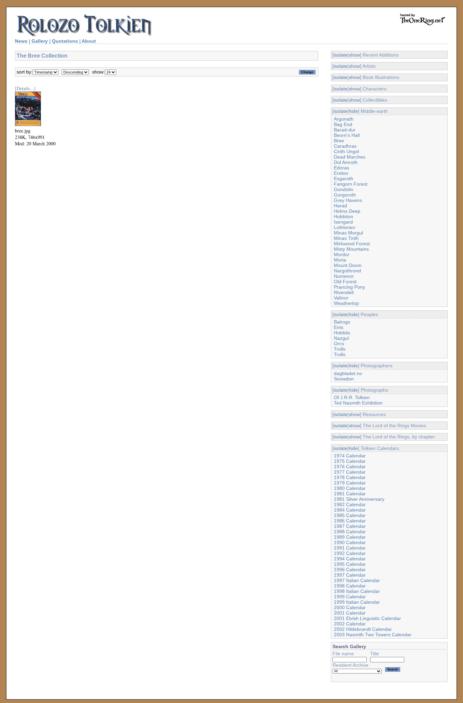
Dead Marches (349, 157)
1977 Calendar (350, 472)
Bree (339, 140)
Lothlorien (344, 227)
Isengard (343, 222)
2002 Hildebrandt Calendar (363, 629)
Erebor (341, 173)
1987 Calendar (350, 526)
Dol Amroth (346, 162)
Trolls (339, 349)
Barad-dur (345, 129)
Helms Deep (347, 211)
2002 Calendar (350, 623)
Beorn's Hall (347, 135)
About (89, 41)
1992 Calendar (350, 553)
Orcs (339, 343)
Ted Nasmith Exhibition (358, 403)
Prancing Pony (349, 287)
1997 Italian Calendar (357, 580)
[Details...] (25, 88)
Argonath (344, 119)
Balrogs (342, 322)
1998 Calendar (350, 585)
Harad (340, 205)
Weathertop (346, 303)
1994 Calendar (350, 558)
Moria (340, 260)
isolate (340, 55)
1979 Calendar (350, 482)
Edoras (341, 167)
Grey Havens (348, 200)
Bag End (343, 124)
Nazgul (341, 338)
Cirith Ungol (346, 151)
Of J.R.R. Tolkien (352, 397)
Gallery (40, 41)
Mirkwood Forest (352, 243)
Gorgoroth (345, 195)
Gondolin (343, 189)
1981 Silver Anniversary (359, 499)
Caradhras (345, 146)
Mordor (341, 254)
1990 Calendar (350, 542)
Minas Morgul (348, 232)
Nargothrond (347, 270)
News (21, 41)
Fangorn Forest (350, 184)
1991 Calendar (350, 548)
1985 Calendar (350, 515)
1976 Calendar (350, 466)
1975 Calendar (350, 461)
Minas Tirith (346, 238)
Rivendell (344, 292)
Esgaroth (343, 178)
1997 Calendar (350, 575)
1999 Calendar (350, 596)
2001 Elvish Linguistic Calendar (367, 618)
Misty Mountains (351, 249)
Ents (338, 327)
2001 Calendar (350, 613)
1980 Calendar (350, 488)
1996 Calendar (350, 569)
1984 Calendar (350, 510)
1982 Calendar (350, 504)
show (354, 55)
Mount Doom (348, 265)
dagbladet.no (348, 373)
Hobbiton (343, 216)
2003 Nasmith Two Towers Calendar (372, 634)
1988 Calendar (350, 531)
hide (353, 111)
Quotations (65, 41)
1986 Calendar (350, 520)
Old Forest (345, 281)
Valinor (341, 298)
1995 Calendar (350, 564)
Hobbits (342, 332)
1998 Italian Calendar (357, 591)
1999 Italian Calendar (357, 602)
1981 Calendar (350, 493)
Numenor (344, 276)
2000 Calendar (350, 607)
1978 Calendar (350, 477)
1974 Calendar (350, 455)
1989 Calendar (350, 537)
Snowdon (344, 378)
